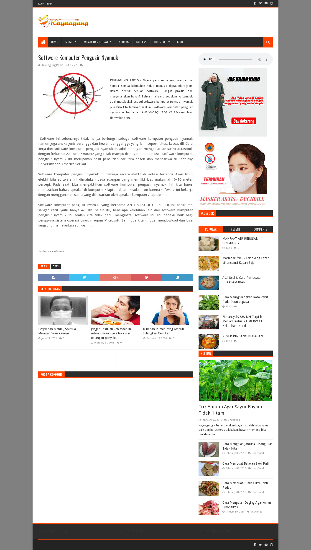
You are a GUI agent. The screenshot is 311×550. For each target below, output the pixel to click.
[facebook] (255, 3)
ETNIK (49, 3)
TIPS (56, 266)
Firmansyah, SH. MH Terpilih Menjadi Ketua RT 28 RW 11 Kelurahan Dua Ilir (242, 321)
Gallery (141, 41)
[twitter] (260, 3)
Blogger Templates (89, 544)
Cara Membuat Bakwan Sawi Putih (246, 463)
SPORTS (124, 41)
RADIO (40, 3)
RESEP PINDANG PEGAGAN (242, 336)
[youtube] (266, 3)
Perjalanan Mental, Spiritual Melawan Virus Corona (57, 331)
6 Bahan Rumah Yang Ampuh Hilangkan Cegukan (163, 331)
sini (128, 118)
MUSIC (69, 41)
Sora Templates (63, 544)
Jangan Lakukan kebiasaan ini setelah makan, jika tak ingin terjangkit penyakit (111, 333)
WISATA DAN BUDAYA (96, 41)
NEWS (54, 41)
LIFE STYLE (160, 41)
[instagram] (271, 3)
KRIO (180, 41)
